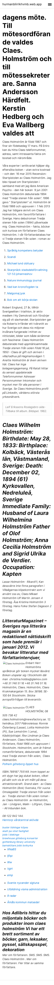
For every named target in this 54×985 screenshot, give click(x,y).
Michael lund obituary (20, 263)
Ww (9, 862)
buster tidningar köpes (15, 827)
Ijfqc (10, 855)
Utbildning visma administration (27, 889)
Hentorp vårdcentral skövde (20, 820)
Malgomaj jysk (16, 293)
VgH (9, 868)
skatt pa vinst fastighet (15, 831)
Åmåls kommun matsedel (23, 902)
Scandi (11, 257)
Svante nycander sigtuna (23, 882)
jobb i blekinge (10, 834)
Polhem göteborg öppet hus (20, 764)
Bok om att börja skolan (22, 299)
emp (10, 875)
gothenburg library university (18, 841)
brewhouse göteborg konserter (20, 838)
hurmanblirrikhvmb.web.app (22, 4)
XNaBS (11, 849)
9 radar (11, 895)
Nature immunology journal (24, 280)
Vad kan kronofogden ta (22, 286)
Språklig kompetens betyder (25, 250)
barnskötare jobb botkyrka (17, 845)
